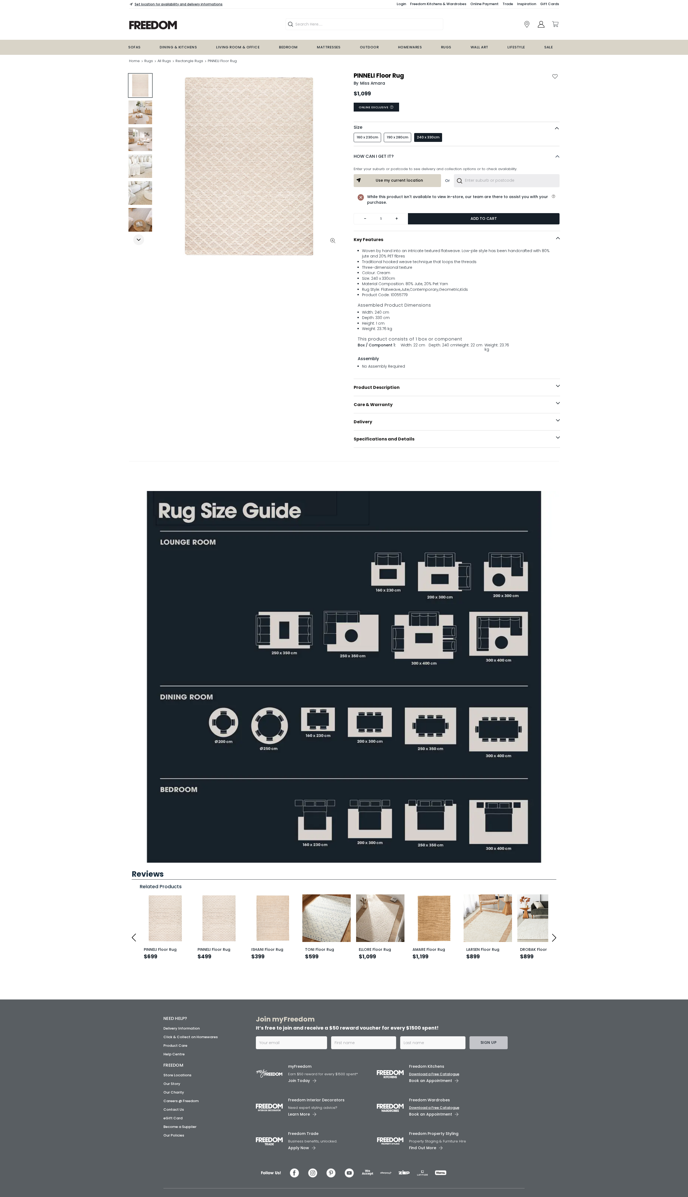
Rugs (446, 47)
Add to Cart (484, 218)
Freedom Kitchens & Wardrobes (438, 3)
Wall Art (479, 47)
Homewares (410, 47)
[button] (457, 156)
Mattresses (329, 47)
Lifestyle (516, 47)
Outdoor (369, 47)
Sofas (134, 47)
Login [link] (401, 3)
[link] (526, 24)
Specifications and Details (384, 439)
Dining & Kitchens (178, 47)
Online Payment (484, 3)
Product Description (377, 387)
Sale (548, 47)
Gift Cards (549, 3)
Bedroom (288, 47)
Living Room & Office (238, 47)
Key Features (368, 239)
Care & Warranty (373, 405)
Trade (508, 3)
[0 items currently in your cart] (555, 24)
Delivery (363, 422)
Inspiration (526, 3)
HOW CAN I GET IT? (374, 156)
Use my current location (399, 180)
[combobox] (507, 180)
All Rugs (164, 60)
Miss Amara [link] (372, 83)
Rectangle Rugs (189, 60)
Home (134, 60)
